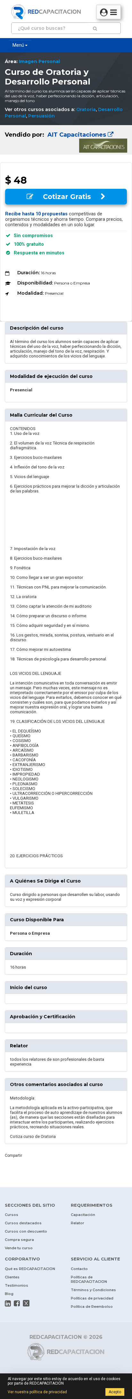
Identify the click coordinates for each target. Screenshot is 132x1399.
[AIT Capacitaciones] (66, 140)
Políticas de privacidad (92, 1298)
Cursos (11, 1214)
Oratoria (86, 109)
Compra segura (19, 1239)
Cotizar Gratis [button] (67, 197)
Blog (9, 1293)
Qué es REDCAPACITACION (30, 1269)
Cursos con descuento (26, 1231)
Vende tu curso (19, 1248)
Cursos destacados (23, 1223)
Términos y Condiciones (93, 1290)
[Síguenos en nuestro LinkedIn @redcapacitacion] (8, 1303)
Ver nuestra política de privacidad (37, 1392)
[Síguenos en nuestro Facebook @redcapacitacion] (17, 1303)
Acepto (115, 1392)
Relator (77, 1223)
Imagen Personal (39, 61)
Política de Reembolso (92, 1306)
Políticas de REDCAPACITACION (89, 1279)
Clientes (12, 1277)
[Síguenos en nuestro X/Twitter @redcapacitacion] (26, 1303)
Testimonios (16, 1285)
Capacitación (83, 1214)
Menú (18, 45)
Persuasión (41, 116)
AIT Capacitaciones (77, 134)
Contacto (79, 1269)
